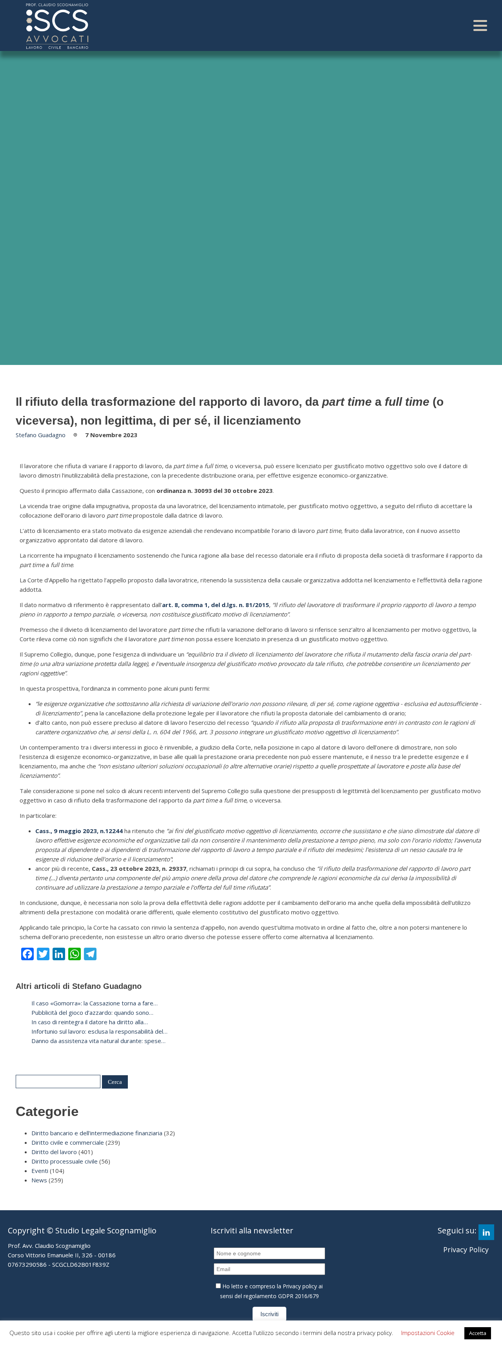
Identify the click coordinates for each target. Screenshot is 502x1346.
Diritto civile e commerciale (67, 1142)
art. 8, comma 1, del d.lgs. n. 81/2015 (215, 605)
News (39, 1180)
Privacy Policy (466, 1249)
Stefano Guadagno (40, 435)
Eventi (39, 1171)
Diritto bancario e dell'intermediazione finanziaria (96, 1133)
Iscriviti (269, 1314)
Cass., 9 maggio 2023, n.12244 (79, 831)
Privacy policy (300, 1286)
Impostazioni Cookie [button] (428, 1333)
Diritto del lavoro (54, 1152)
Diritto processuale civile (64, 1161)
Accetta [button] (477, 1333)
